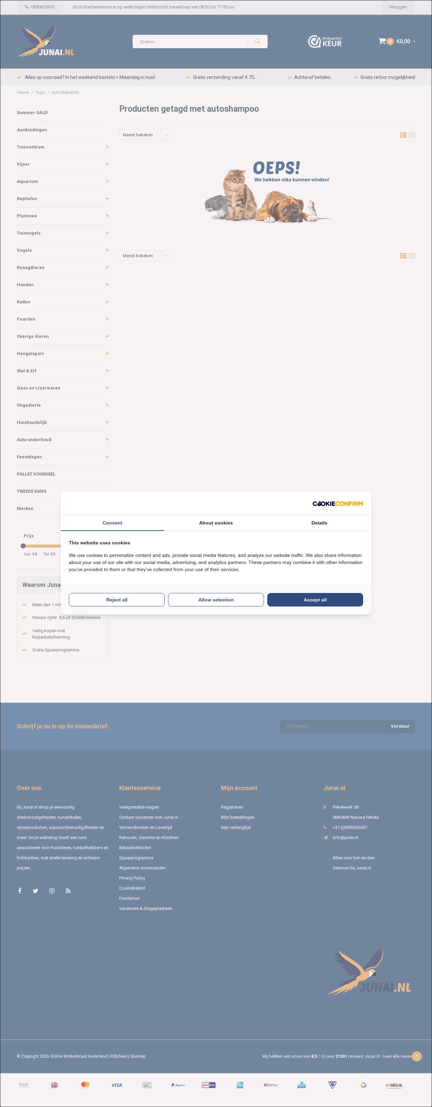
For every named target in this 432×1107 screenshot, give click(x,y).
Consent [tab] (112, 522)
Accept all (315, 599)
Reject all (117, 599)
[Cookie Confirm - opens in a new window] (338, 504)
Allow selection (216, 599)
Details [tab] (319, 522)
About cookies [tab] (216, 522)
